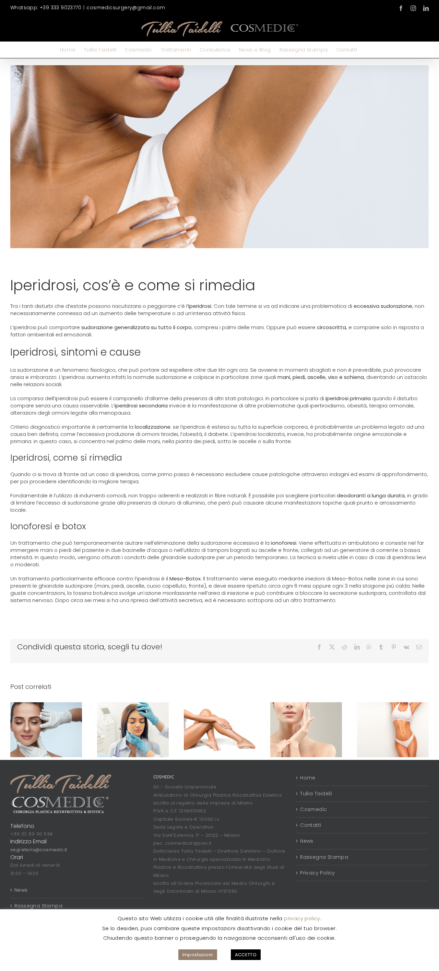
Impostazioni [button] (197, 954)
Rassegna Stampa (38, 905)
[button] (368, 50)
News (21, 890)
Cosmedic (313, 809)
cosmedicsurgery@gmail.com (125, 7)
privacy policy (302, 918)
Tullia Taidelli (316, 793)
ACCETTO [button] (246, 954)
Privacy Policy (317, 872)
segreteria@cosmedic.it (38, 849)
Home (308, 777)
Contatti (310, 825)
